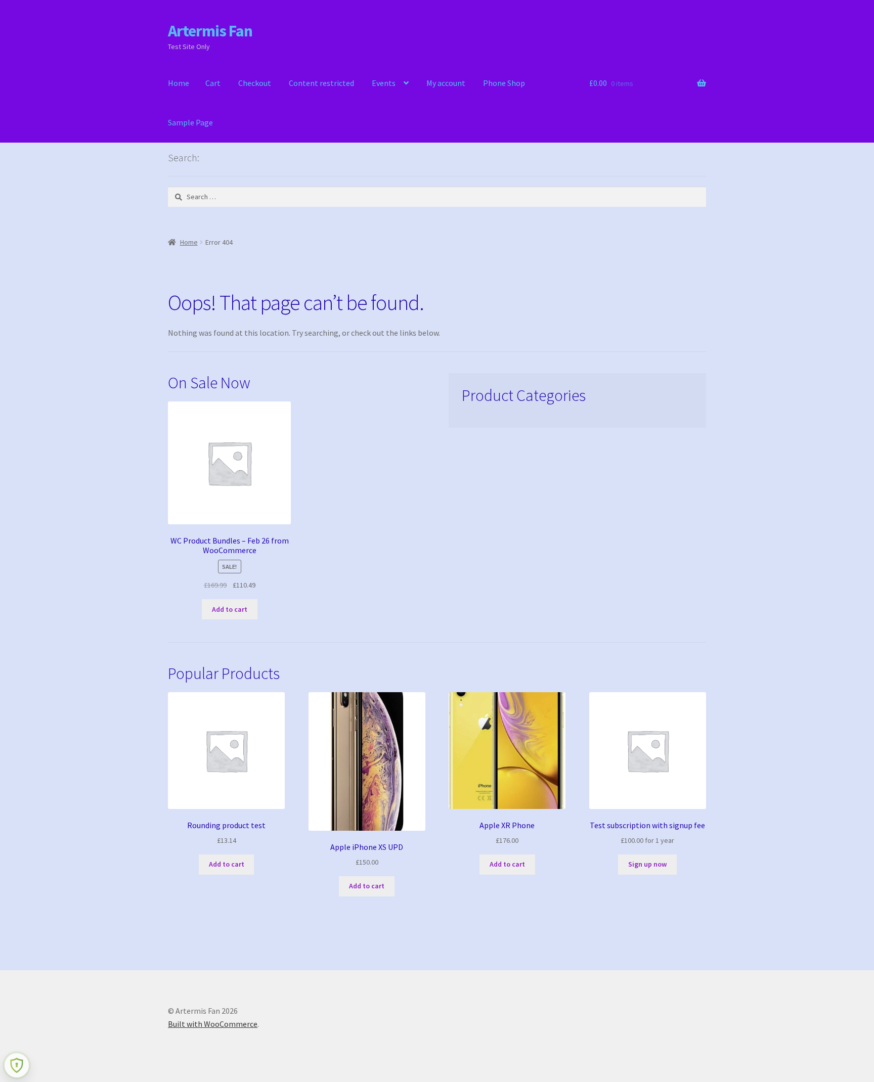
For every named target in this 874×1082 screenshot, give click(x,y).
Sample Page (190, 122)
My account (445, 83)
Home (178, 83)
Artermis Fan (210, 31)
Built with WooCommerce (212, 1024)
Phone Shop (504, 83)
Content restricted (321, 83)
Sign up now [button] (647, 864)
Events (384, 83)
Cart (213, 83)
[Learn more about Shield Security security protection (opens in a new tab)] (17, 1065)
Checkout (254, 83)
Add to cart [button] (229, 609)
